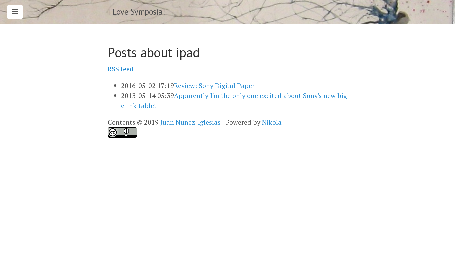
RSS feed (121, 68)
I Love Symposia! (136, 11)
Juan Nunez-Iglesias (190, 122)
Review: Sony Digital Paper (214, 85)
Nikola (272, 122)
